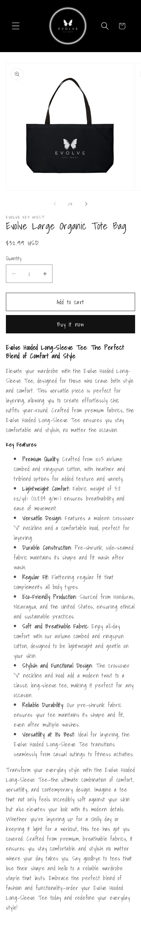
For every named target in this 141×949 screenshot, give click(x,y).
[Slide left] (55, 204)
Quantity (14, 258)
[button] (16, 26)
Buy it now (70, 324)
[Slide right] (86, 204)
